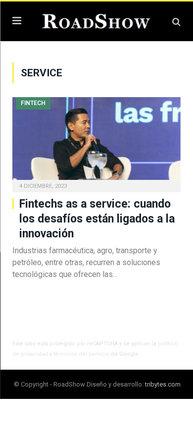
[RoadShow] (96, 20)
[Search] (176, 21)
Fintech (33, 103)
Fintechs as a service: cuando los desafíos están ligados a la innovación (97, 218)
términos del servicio (81, 354)
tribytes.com (163, 384)
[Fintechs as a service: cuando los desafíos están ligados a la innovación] (96, 141)
